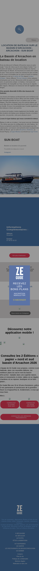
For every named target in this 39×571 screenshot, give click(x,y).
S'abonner (19, 300)
